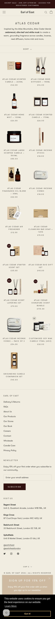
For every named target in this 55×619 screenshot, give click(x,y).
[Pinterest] (18, 553)
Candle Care (9, 445)
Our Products (10, 416)
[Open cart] (51, 12)
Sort (26, 49)
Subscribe (14, 487)
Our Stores (8, 421)
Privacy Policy (10, 450)
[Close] (49, 578)
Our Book (8, 426)
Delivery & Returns (12, 402)
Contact (7, 436)
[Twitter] (5, 553)
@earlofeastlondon (12, 548)
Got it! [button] (27, 614)
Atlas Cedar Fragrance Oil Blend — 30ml (14, 191)
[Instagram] (11, 553)
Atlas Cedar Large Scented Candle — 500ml (14, 153)
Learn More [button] (11, 606)
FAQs (6, 407)
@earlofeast (9, 545)
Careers (7, 431)
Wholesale (8, 440)
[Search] (46, 12)
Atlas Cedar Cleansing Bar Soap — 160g (40, 229)
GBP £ (26, 567)
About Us (8, 411)
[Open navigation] (4, 12)
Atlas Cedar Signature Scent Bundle (41, 302)
